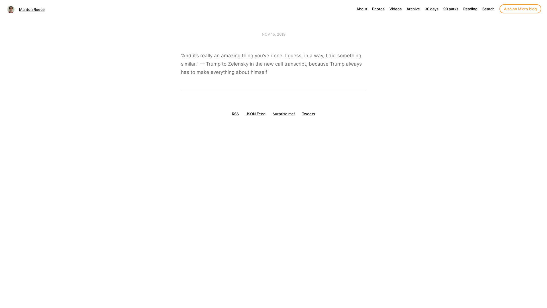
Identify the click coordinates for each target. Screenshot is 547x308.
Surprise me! (284, 114)
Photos (378, 9)
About (361, 9)
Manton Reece (32, 9)
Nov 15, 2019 (273, 34)
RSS (235, 114)
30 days (431, 9)
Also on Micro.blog (520, 9)
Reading (470, 9)
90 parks (450, 9)
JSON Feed (256, 114)
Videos (395, 9)
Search (488, 9)
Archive (413, 9)
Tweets (308, 114)
